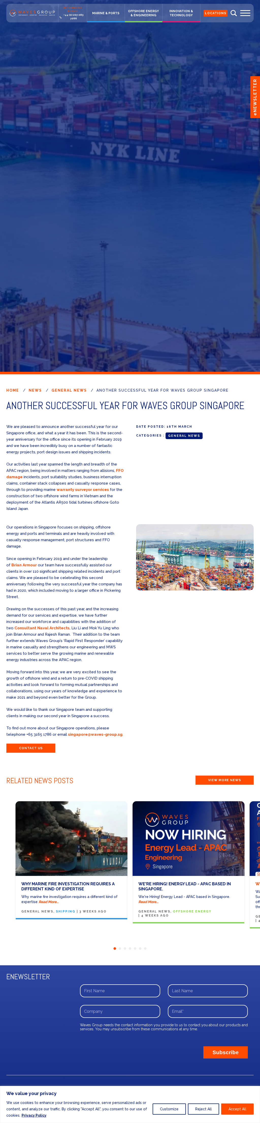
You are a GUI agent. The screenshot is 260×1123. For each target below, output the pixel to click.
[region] (130, 1104)
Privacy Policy (34, 1115)
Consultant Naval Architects (42, 628)
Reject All (203, 1109)
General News (69, 390)
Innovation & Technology (181, 13)
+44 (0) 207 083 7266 (73, 16)
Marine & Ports (105, 13)
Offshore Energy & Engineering (143, 13)
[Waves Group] (32, 13)
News (35, 390)
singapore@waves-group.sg (95, 734)
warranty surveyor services (83, 489)
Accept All (237, 1109)
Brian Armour (24, 565)
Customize (169, 1109)
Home (12, 390)
